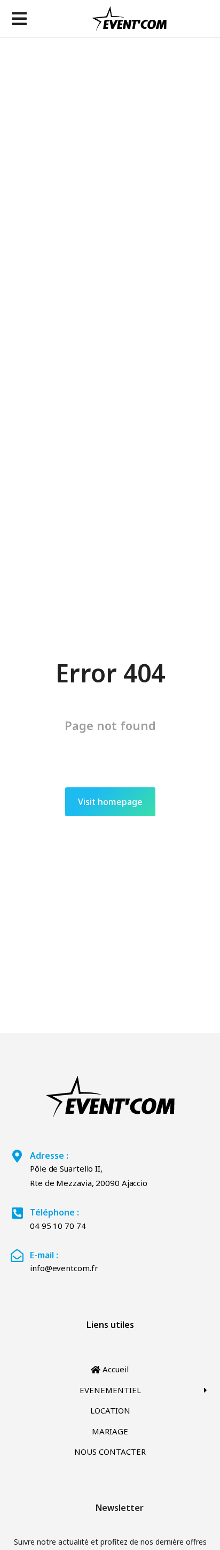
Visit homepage (110, 802)
